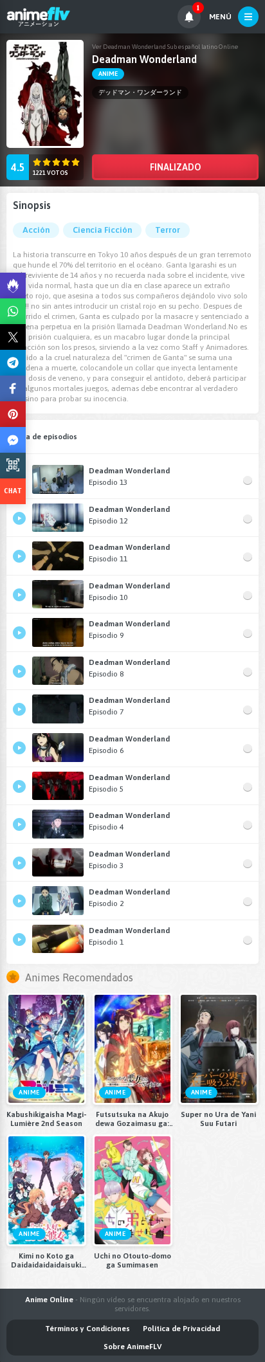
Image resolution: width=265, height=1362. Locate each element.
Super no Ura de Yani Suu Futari (218, 1119)
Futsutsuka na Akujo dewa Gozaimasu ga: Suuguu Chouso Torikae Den (132, 1119)
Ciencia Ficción (102, 230)
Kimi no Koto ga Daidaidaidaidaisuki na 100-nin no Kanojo (46, 1260)
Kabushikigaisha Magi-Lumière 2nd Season (46, 1119)
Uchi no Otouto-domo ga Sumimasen (132, 1260)
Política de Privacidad (181, 1328)
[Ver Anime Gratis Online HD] (38, 16)
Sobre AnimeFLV (132, 1346)
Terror (167, 230)
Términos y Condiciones (87, 1328)
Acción (36, 230)
